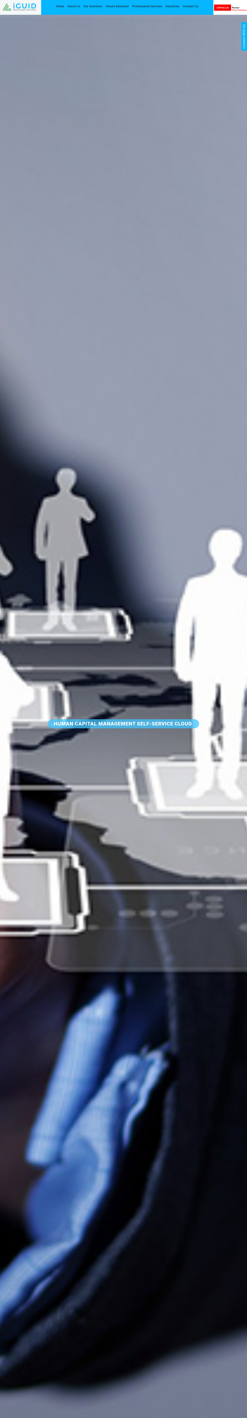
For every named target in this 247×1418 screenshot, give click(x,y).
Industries (172, 6)
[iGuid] (19, 6)
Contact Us (190, 6)
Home (60, 6)
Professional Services (147, 6)
